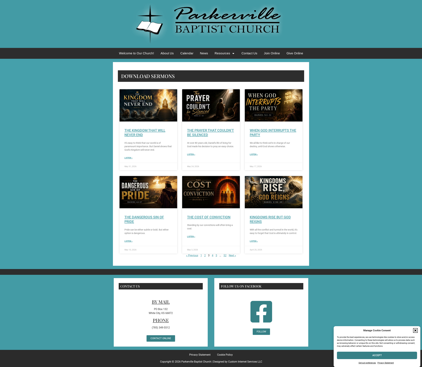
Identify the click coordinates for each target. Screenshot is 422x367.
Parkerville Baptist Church (196, 361)
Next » (232, 255)
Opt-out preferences (367, 363)
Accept (377, 355)
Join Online (272, 53)
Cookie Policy (225, 354)
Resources (222, 53)
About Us (167, 53)
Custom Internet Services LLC (245, 361)
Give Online (294, 53)
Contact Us (249, 53)
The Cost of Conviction (208, 217)
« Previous (192, 255)
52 (225, 255)
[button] (415, 330)
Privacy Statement (385, 363)
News (204, 53)
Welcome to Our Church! (136, 53)
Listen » (128, 158)
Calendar (186, 53)
